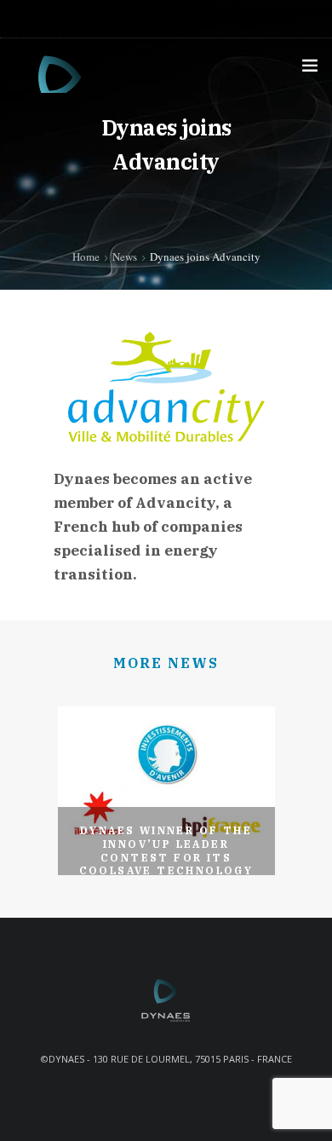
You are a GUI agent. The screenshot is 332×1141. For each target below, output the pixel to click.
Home (86, 256)
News (124, 256)
